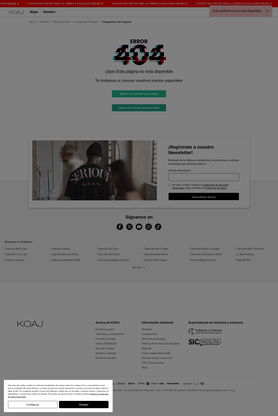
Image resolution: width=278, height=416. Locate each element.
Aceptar (83, 404)
